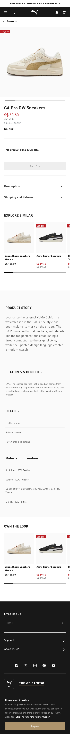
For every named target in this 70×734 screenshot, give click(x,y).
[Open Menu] (6, 12)
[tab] (10, 101)
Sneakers (12, 21)
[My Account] (57, 12)
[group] (19, 242)
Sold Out (35, 166)
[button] (6, 12)
